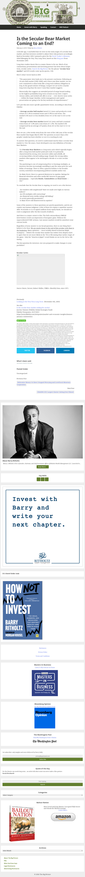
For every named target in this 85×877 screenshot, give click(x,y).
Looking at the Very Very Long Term (30, 302)
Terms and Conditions (43, 656)
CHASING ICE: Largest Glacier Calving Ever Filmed (55, 392)
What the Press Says (10, 863)
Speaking (43, 27)
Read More (42, 467)
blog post (60, 58)
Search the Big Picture (40, 69)
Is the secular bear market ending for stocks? (33, 308)
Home (19, 27)
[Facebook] (42, 479)
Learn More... (63, 810)
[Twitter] (38, 479)
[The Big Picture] (42, 12)
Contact (53, 27)
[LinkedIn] (47, 479)
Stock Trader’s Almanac (61, 56)
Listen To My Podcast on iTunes (45, 667)
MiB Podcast (63, 27)
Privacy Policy (42, 652)
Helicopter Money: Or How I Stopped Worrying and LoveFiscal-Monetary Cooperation (44, 383)
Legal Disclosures (9, 866)
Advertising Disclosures (11, 868)
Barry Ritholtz (38, 48)
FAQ (5, 861)
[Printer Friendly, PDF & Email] (21, 320)
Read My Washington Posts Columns (44, 737)
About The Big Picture (11, 858)
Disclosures (42, 648)
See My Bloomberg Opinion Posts (44, 706)
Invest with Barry (30, 27)
